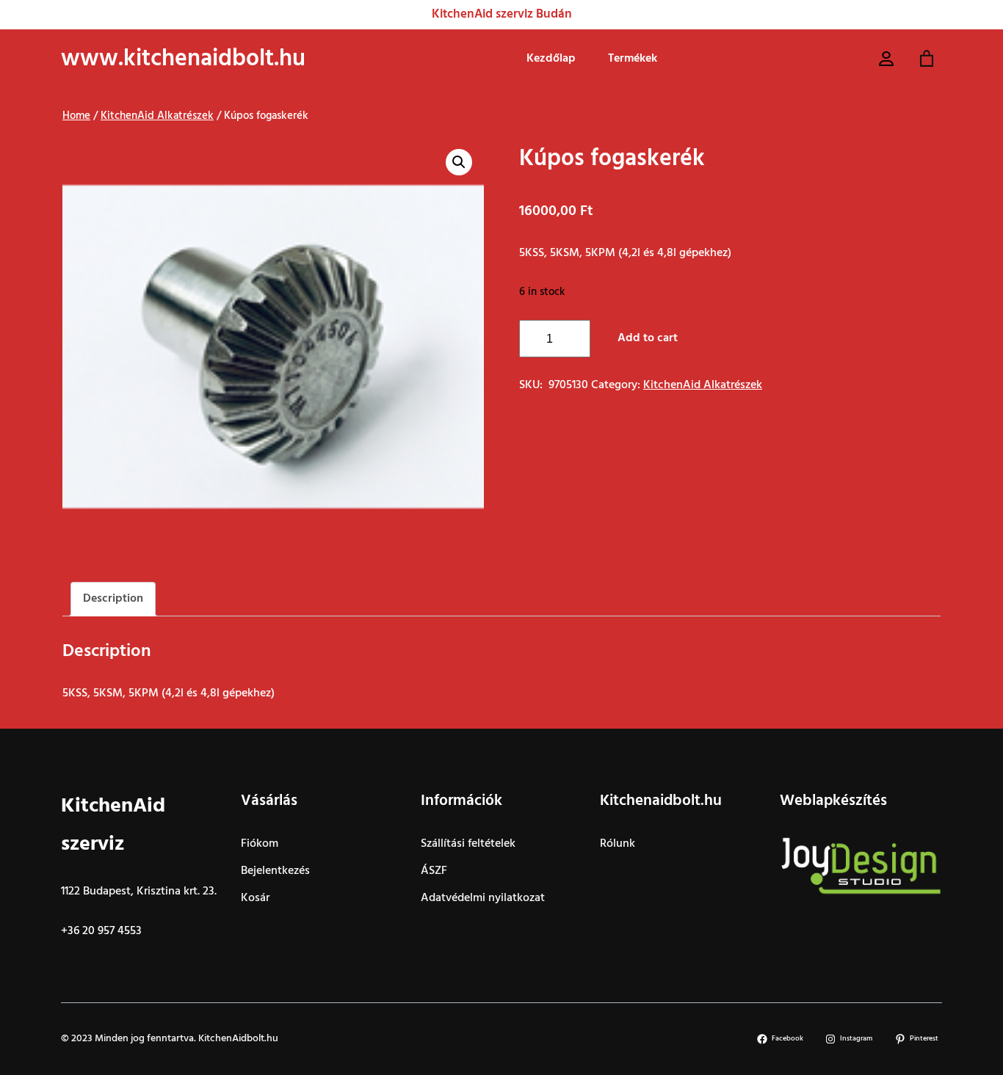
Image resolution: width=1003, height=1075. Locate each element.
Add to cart (648, 338)
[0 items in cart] (927, 59)
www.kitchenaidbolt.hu (183, 59)
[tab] (113, 599)
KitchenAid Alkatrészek (157, 116)
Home (76, 116)
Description (113, 598)
